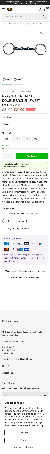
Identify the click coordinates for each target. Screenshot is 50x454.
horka (5, 91)
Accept (24, 432)
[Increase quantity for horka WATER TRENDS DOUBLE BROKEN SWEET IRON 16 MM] (12, 156)
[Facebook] (4, 366)
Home (4, 24)
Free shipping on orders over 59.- (23, 213)
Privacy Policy (36, 425)
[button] (25, 277)
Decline (24, 440)
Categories (7, 372)
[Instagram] (9, 366)
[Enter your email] (45, 395)
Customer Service (11, 321)
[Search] (44, 16)
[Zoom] (42, 31)
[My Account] (40, 9)
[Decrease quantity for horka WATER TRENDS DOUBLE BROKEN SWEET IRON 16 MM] (4, 156)
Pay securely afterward (18, 228)
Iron (6, 124)
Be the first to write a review (25, 277)
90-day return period (17, 221)
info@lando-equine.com (12, 341)
